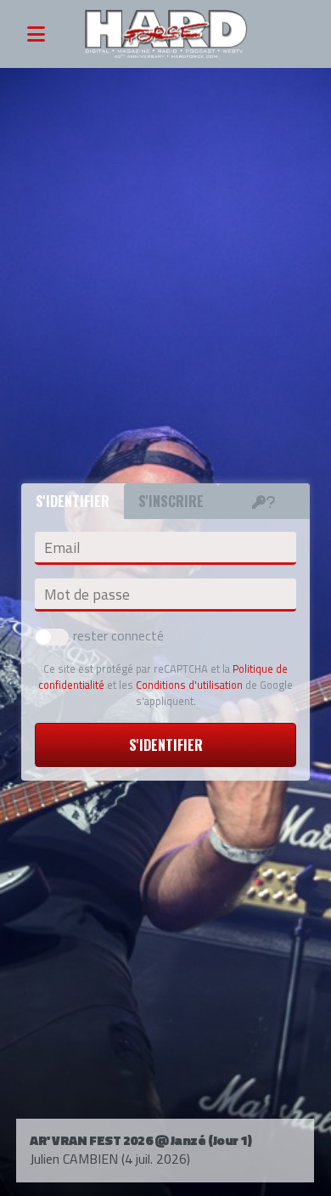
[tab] (264, 501)
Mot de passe (87, 594)
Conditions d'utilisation (189, 684)
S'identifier (166, 745)
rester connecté (118, 635)
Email (62, 548)
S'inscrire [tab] (171, 501)
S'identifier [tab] (72, 501)
